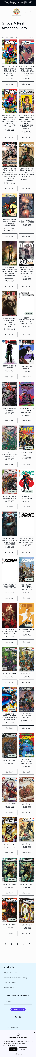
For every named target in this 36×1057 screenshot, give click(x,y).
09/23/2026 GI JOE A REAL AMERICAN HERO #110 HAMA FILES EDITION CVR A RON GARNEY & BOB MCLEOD (9, 71)
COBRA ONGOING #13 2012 (9, 367)
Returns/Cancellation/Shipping (15, 978)
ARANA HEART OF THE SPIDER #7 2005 (26, 221)
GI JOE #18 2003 (9, 924)
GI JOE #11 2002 (26, 674)
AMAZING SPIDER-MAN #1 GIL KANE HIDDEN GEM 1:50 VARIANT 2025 (9, 222)
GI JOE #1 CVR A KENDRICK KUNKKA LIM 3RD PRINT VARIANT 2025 (9, 541)
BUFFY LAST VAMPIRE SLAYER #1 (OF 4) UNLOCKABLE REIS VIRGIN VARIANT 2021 (9, 271)
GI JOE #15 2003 (26, 804)
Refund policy (9, 987)
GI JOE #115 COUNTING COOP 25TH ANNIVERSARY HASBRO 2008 (9, 716)
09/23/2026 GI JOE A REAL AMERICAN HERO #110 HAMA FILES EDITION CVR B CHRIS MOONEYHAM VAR (26, 71)
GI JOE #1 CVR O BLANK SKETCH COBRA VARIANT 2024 (9, 587)
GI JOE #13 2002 (9, 760)
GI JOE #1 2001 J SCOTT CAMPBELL (9, 497)
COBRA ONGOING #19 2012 (9, 409)
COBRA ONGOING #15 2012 (26, 367)
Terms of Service (10, 983)
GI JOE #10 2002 (9, 674)
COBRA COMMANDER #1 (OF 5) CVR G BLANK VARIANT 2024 (26, 320)
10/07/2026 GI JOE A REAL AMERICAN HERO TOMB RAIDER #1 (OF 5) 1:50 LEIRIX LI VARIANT (26, 172)
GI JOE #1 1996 (26, 452)
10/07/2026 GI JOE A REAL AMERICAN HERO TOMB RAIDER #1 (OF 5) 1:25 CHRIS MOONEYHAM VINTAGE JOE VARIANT (9, 174)
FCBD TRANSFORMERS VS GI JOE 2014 (9, 454)
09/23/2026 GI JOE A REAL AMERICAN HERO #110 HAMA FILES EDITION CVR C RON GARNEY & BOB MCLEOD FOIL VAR (9, 121)
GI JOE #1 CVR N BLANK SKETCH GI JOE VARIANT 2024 (26, 540)
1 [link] (5, 944)
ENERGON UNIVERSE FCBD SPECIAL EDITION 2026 (26, 410)
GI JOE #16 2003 (26, 844)
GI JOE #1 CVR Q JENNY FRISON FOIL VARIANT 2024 (9, 631)
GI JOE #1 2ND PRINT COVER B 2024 (26, 497)
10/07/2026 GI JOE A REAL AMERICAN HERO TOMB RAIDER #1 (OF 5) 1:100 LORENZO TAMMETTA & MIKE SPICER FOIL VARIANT (26, 122)
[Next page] (18, 948)
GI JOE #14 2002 (9, 804)
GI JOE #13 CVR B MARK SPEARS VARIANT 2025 (26, 761)
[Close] (34, 1032)
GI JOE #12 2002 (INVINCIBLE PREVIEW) (26, 715)
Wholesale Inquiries (11, 973)
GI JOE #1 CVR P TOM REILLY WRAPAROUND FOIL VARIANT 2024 (26, 587)
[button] (4, 12)
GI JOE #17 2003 (9, 884)
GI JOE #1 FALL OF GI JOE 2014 (26, 631)
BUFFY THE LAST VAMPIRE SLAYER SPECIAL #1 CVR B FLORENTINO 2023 (26, 270)
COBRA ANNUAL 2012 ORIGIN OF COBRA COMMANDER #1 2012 (9, 322)
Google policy (10, 1045)
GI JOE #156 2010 (9, 844)
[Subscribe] (29, 1001)
